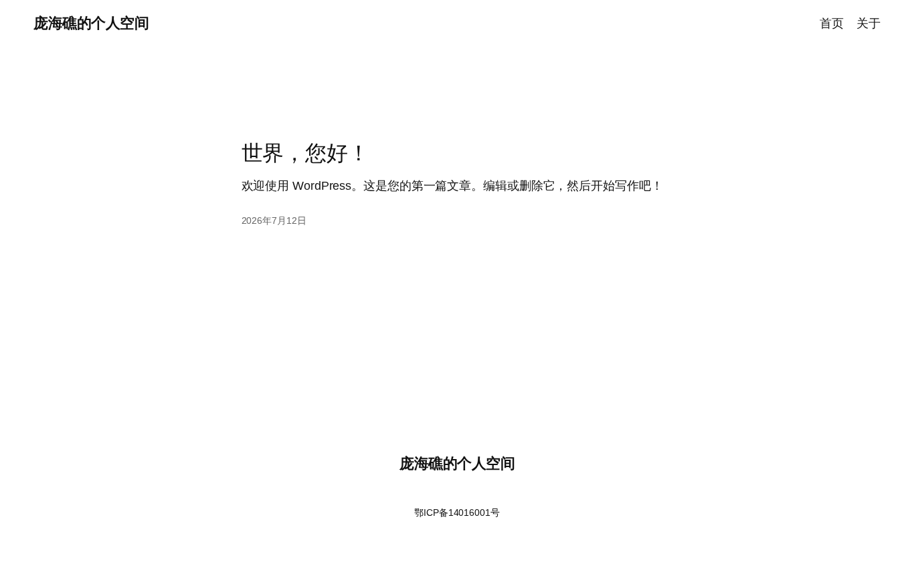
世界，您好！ (305, 153)
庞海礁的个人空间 (91, 23)
